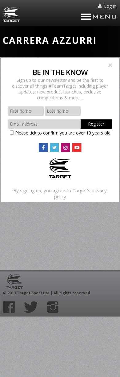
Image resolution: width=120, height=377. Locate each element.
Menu (104, 16)
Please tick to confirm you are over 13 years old (62, 133)
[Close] (110, 65)
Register (96, 124)
